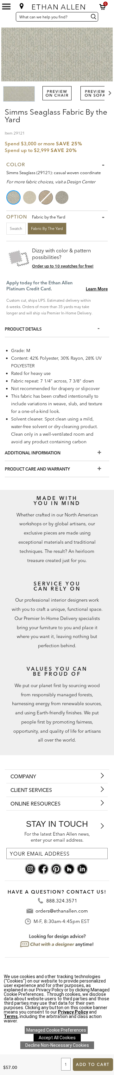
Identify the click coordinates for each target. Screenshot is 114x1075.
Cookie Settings (56, 1030)
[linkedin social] (82, 868)
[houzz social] (69, 868)
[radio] (14, 197)
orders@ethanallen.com (61, 911)
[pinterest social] (56, 868)
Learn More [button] (97, 288)
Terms (11, 1016)
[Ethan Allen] (57, 5)
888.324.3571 (61, 901)
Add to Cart (93, 1064)
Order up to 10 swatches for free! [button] (62, 266)
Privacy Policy (73, 1012)
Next (109, 93)
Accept (57, 1037)
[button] (102, 6)
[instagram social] (30, 868)
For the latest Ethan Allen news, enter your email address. (57, 837)
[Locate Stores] (21, 6)
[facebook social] (43, 868)
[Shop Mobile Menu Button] (6, 6)
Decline (57, 1045)
